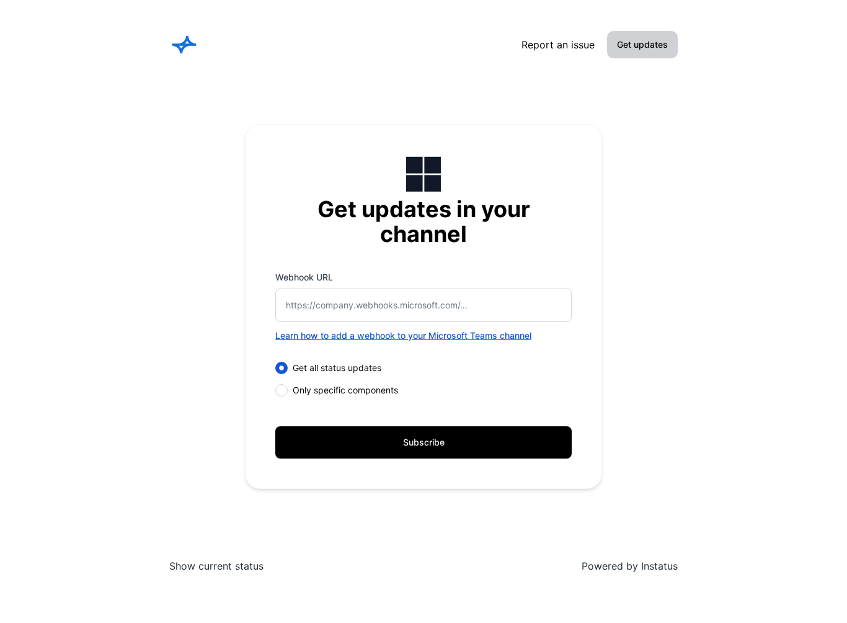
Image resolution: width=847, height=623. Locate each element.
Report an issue (558, 44)
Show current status (216, 566)
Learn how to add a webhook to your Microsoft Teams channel (403, 335)
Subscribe (424, 442)
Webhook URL (304, 277)
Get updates (642, 44)
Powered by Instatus (630, 566)
